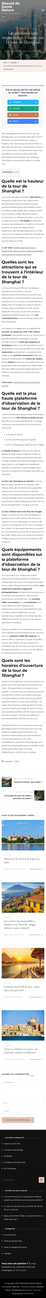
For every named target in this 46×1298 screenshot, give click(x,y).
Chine (17, 761)
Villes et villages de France (15, 1247)
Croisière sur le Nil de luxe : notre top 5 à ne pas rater (22, 988)
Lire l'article (34, 869)
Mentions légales (28, 1287)
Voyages (22, 28)
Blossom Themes (33, 1290)
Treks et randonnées (13, 1241)
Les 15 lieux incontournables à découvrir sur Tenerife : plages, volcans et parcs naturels (20, 924)
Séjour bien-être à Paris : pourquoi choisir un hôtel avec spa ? (23, 1217)
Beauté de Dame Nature (11, 6)
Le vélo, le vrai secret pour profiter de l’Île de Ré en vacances (23, 1208)
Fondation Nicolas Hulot (14, 1162)
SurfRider (8, 1156)
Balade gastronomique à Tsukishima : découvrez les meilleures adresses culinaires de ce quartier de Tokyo (22, 251)
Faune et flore (10, 1235)
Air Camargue (10, 1168)
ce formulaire (19, 1270)
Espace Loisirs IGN (12, 1144)
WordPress (28, 1293)
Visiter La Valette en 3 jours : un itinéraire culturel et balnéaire (21, 1050)
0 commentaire (35, 51)
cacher (15, 172)
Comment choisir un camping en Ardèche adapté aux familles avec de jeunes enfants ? (24, 1198)
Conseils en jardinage (13, 1150)
